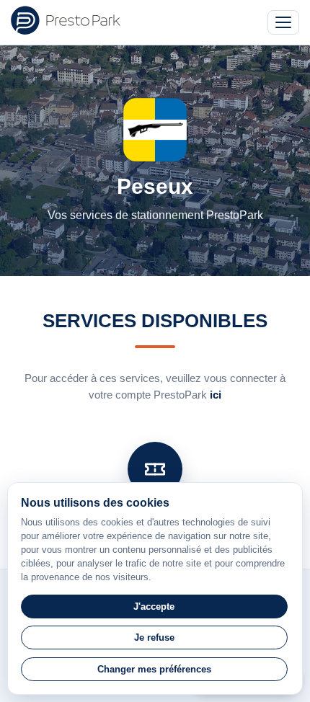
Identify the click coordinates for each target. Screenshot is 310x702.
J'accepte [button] (153, 606)
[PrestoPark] (65, 20)
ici (215, 394)
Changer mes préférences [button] (154, 669)
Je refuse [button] (154, 637)
